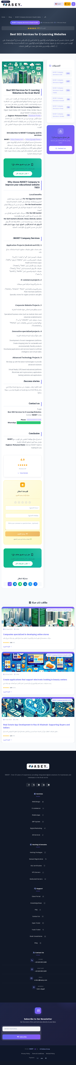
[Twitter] (30, 584)
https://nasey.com (17, 139)
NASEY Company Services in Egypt (61, 81)
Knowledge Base (36, 903)
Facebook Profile (34, 116)
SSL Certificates (36, 866)
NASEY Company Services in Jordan (61, 115)
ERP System (36, 822)
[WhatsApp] (20, 584)
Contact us (62, 148)
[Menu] (73, 4)
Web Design (36, 802)
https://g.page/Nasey (33, 139)
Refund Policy (50, 1054)
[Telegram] (15, 584)
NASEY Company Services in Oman (61, 107)
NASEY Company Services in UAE (61, 73)
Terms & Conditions (38, 1054)
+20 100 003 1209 (40, 971)
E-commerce (36, 808)
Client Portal (36, 896)
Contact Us (36, 916)
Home (3, 17)
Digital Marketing (36, 828)
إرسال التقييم (21, 534)
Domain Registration (36, 859)
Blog (10, 17)
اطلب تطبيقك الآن (22, 173)
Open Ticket (36, 923)
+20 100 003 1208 (40, 962)
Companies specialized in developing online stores (26, 634)
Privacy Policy (25, 1054)
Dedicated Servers (36, 879)
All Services (36, 835)
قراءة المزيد (6, 647)
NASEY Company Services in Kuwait (61, 99)
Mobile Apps (36, 815)
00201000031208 (34, 420)
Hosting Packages (36, 852)
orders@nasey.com (40, 980)
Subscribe (23, 1037)
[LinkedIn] (25, 584)
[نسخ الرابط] (10, 584)
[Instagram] (38, 785)
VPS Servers (36, 872)
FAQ (36, 910)
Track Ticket (36, 930)
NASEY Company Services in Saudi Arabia (28, 17)
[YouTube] (48, 785)
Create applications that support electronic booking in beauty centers (35, 679)
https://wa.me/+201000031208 (28, 423)
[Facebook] (35, 584)
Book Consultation (36, 936)
